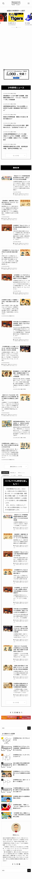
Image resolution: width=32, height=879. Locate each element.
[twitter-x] (13, 712)
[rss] (19, 712)
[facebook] (10, 712)
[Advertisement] (16, 52)
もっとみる (16, 155)
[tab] (5, 472)
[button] (14, 27)
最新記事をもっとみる (16, 466)
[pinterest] (17, 712)
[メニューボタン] (28, 3)
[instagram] (15, 712)
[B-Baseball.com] (16, 3)
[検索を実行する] (29, 728)
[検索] (21, 712)
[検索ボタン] (3, 3)
